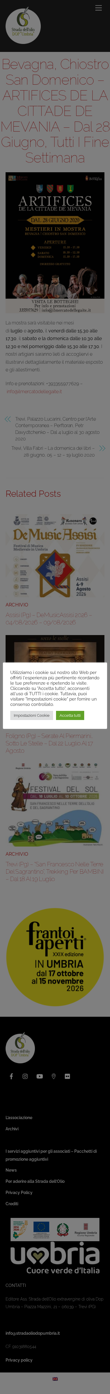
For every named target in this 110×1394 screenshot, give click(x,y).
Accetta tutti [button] (70, 715)
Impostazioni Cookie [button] (32, 715)
